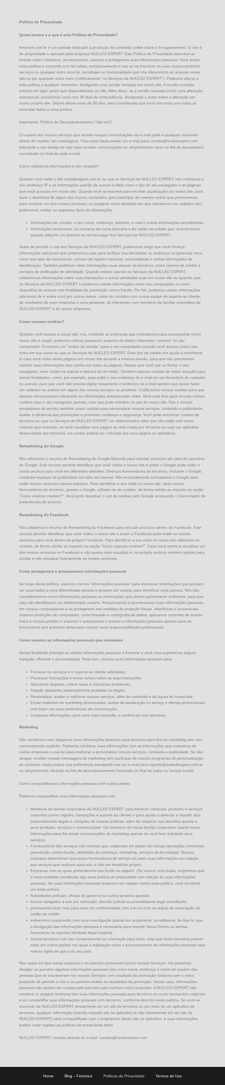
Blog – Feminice (78, 1076)
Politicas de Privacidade (124, 1076)
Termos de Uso (169, 1076)
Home (48, 1076)
